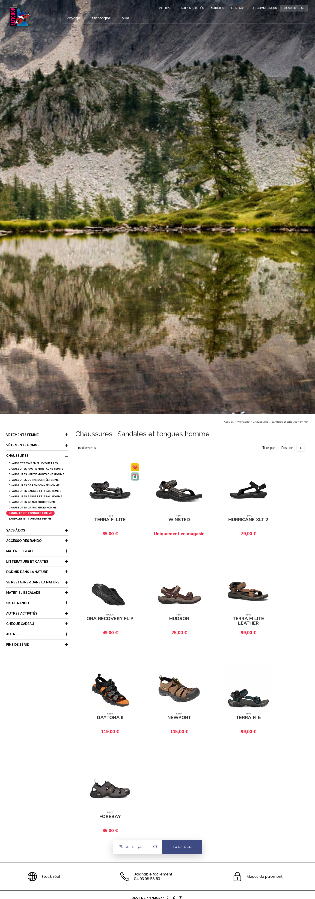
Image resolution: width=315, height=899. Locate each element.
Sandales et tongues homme (290, 421)
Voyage (73, 18)
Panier (182, 847)
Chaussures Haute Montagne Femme (36, 468)
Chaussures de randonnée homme (34, 485)
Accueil (228, 421)
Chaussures (260, 421)
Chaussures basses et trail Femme (35, 491)
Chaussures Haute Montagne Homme (36, 474)
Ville (125, 18)
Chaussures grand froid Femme (32, 502)
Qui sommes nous (264, 8)
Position (287, 448)
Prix (286, 471)
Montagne (101, 18)
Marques (217, 8)
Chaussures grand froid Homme (32, 507)
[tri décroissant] (300, 448)
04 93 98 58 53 (294, 8)
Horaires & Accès (191, 8)
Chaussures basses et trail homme (35, 496)
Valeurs (165, 8)
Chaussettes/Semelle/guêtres (33, 463)
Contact (238, 8)
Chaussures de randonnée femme (34, 479)
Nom (287, 464)
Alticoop (20, 17)
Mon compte (133, 847)
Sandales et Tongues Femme (30, 518)
